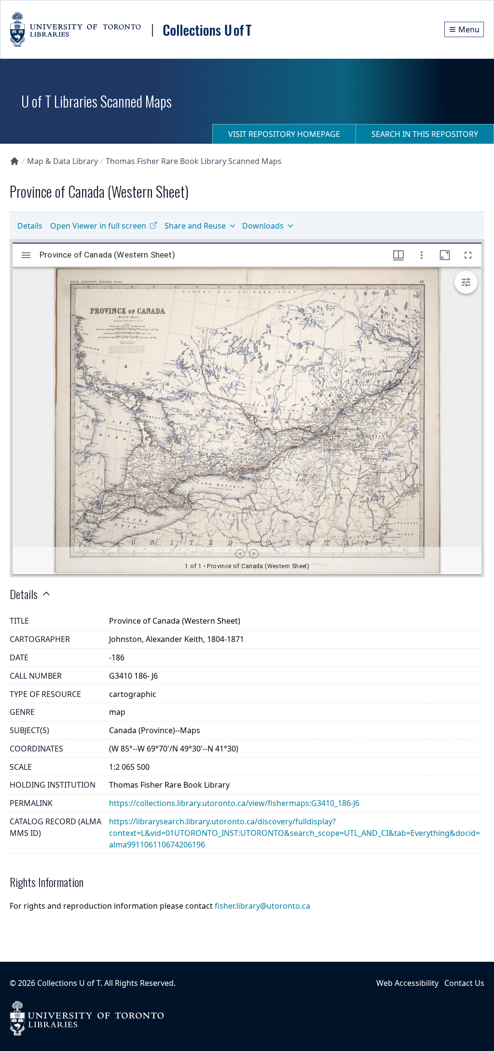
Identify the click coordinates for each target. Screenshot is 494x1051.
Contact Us (464, 983)
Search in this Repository (424, 134)
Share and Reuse (195, 225)
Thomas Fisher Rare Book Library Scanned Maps (194, 161)
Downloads (263, 225)
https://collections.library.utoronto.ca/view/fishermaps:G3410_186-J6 (234, 803)
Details (29, 225)
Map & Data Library (62, 161)
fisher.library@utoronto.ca (262, 906)
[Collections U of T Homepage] (14, 161)
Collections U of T (68, 983)
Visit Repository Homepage (284, 134)
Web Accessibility (407, 983)
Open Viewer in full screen (98, 225)
